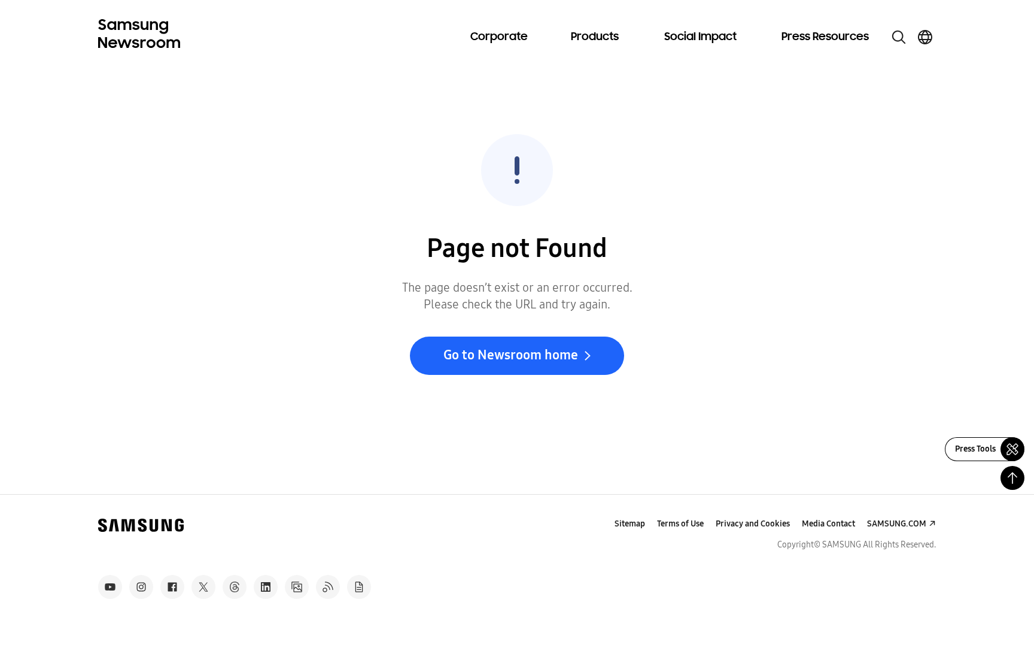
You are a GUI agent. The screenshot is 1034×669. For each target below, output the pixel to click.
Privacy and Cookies (753, 524)
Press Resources (825, 37)
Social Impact (700, 37)
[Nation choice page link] (925, 37)
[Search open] (899, 37)
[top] (1012, 478)
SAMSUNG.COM (896, 524)
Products (595, 37)
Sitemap (630, 524)
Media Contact (828, 524)
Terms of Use (680, 524)
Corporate (499, 37)
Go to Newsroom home (510, 355)
